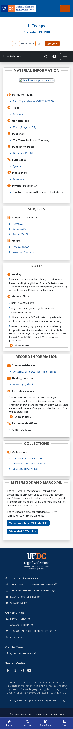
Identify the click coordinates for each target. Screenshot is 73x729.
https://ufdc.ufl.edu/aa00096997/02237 (33, 101)
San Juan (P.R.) (19, 229)
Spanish (17, 166)
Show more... (23, 345)
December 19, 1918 (23, 153)
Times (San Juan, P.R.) (24, 127)
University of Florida (23, 384)
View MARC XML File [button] (22, 531)
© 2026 (36, 716)
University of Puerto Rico (26, 468)
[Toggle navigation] (65, 8)
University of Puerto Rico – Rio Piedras (34, 371)
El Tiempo (18, 114)
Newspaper (19, 179)
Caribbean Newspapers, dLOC (28, 458)
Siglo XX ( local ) (20, 234)
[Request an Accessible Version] (55, 56)
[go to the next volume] (39, 43)
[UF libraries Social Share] (45, 56)
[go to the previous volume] (16, 43)
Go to (51, 44)
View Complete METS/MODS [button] (28, 523)
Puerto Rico (18, 223)
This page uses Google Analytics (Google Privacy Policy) (36, 700)
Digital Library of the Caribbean (29, 463)
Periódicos (21, 246)
